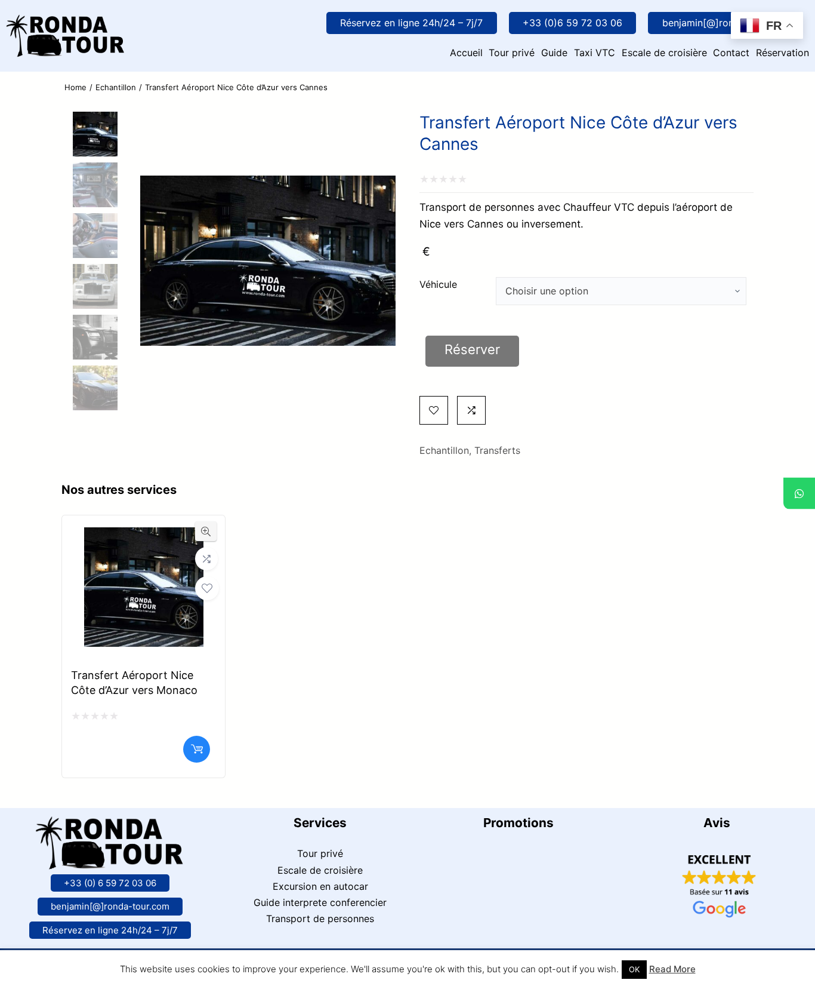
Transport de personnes (320, 918)
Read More (672, 969)
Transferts (497, 450)
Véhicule (438, 284)
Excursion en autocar (320, 886)
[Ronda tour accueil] (65, 23)
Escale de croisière (320, 870)
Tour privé (320, 853)
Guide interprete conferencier (320, 902)
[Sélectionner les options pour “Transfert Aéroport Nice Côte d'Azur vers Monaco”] (196, 749)
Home (75, 87)
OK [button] (634, 969)
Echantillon (115, 87)
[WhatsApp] (799, 493)
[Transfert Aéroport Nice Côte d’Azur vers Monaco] (143, 537)
